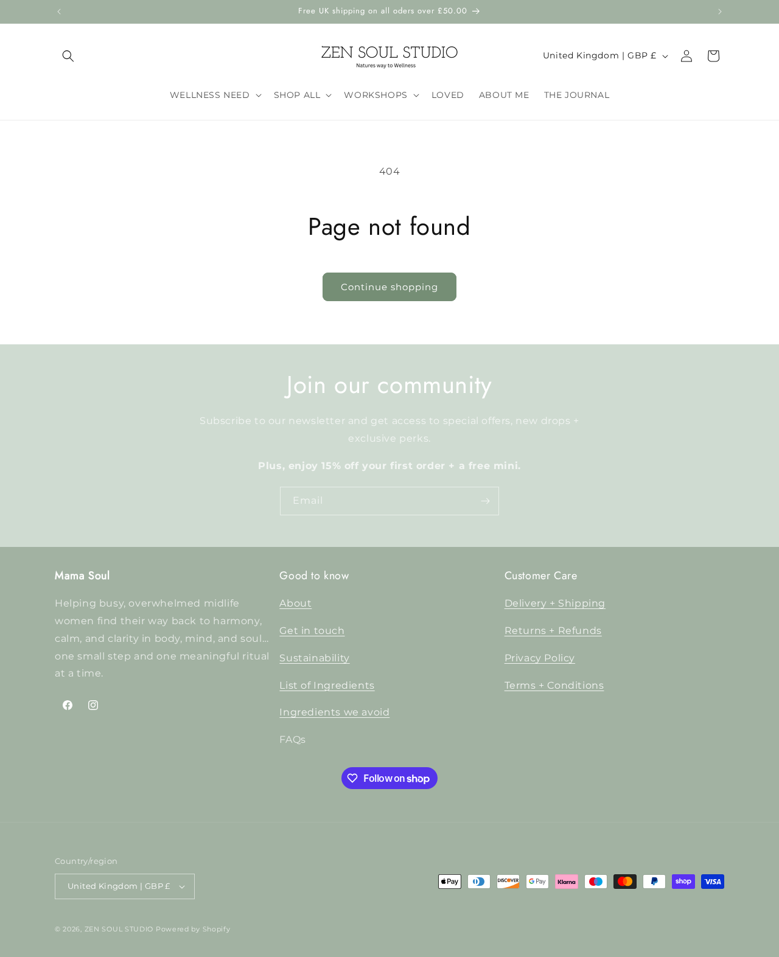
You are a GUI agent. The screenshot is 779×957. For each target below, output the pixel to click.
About (295, 603)
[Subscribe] (485, 501)
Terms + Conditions (554, 685)
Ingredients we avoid (334, 713)
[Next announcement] (720, 11)
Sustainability (314, 658)
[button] (68, 56)
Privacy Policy (540, 658)
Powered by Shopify (193, 929)
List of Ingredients (326, 685)
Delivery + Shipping (555, 603)
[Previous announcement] (59, 11)
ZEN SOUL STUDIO (119, 929)
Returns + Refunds (553, 630)
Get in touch (311, 630)
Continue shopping (389, 287)
